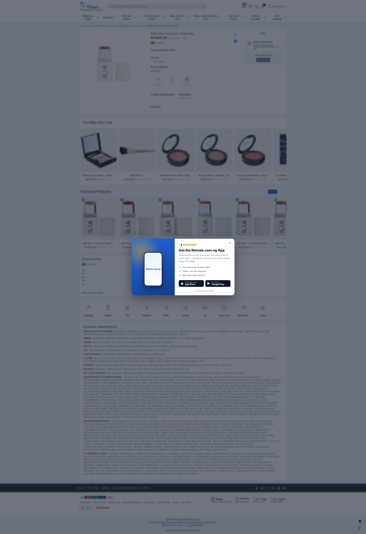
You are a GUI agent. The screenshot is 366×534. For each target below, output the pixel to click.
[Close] (230, 242)
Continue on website (204, 290)
